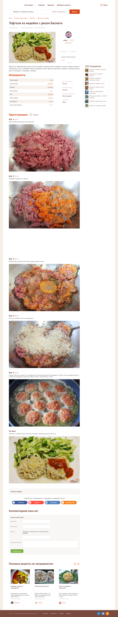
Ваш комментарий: (16, 542)
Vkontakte (53, 502)
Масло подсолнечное (16, 105)
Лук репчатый (14, 83)
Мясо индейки (14, 80)
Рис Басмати (13, 101)
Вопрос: (13, 531)
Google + (37, 502)
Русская (64, 90)
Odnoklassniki (70, 502)
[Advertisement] (44, 242)
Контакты (61, 613)
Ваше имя (13, 521)
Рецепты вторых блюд (21, 18)
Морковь (12, 87)
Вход (105, 5)
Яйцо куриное (14, 91)
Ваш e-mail (14, 526)
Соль (11, 94)
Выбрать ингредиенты (58, 12)
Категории (29, 5)
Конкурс (41, 5)
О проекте (45, 613)
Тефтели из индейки (43, 18)
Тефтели (32, 18)
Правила (51, 5)
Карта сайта (54, 613)
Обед (64, 102)
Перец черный (14, 98)
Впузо (10, 18)
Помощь (68, 613)
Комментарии (64, 51)
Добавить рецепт (64, 5)
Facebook (21, 502)
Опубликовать (17, 551)
